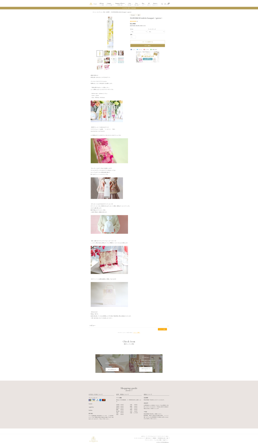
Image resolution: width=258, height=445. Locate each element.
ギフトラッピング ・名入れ (163, 436)
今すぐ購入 (147, 45)
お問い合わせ (148, 438)
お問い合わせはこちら (145, 369)
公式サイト (143, 436)
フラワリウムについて (151, 436)
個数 (131, 34)
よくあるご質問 (158, 440)
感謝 (138, 15)
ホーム (94, 12)
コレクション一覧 (101, 12)
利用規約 (154, 438)
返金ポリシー (165, 440)
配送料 (131, 25)
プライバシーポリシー (149, 440)
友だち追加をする (112, 369)
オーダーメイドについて (139, 438)
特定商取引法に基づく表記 (163, 438)
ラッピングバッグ (152, 29)
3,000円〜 (108, 12)
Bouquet (133, 15)
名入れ (131, 29)
